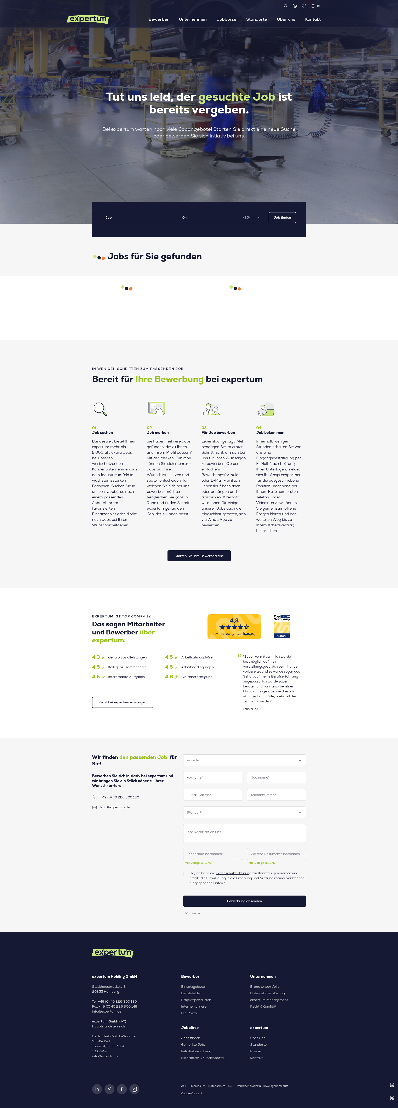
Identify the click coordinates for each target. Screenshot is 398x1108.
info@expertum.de (115, 807)
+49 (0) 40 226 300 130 (119, 797)
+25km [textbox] (248, 217)
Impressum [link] (198, 1086)
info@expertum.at (106, 1056)
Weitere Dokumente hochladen (275, 854)
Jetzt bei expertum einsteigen (122, 702)
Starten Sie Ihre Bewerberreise (199, 556)
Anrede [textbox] (193, 760)
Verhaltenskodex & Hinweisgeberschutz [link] (262, 1086)
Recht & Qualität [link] (263, 1006)
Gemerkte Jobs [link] (193, 1044)
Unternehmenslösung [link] (267, 993)
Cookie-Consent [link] (191, 1093)
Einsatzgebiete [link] (193, 986)
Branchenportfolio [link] (265, 986)
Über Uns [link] (257, 1038)
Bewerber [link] (159, 19)
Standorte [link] (256, 19)
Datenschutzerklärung (233, 873)
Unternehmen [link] (193, 19)
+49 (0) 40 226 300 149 (118, 1006)
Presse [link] (255, 1051)
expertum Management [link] (269, 1000)
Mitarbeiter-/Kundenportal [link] (202, 1058)
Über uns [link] (286, 19)
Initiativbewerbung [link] (196, 1051)
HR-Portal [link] (189, 1013)
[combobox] (252, 217)
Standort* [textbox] (195, 812)
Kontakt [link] (313, 19)
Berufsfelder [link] (191, 993)
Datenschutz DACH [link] (221, 1086)
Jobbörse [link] (226, 19)
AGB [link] (184, 1086)
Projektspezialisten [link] (196, 1000)
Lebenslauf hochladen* (205, 854)
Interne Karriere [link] (193, 1006)
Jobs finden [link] (190, 1038)
